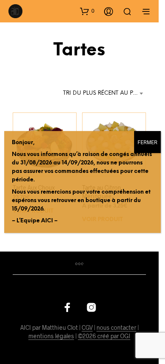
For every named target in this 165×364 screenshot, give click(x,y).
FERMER (147, 142)
